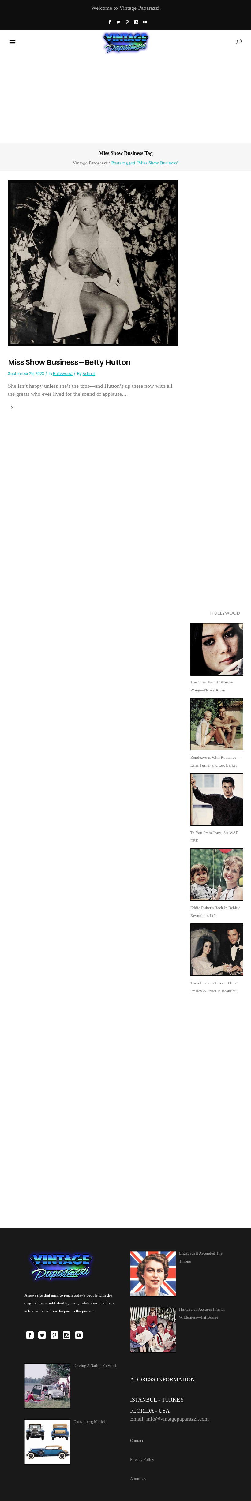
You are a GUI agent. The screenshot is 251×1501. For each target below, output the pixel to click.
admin (89, 373)
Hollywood (63, 373)
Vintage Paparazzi (90, 162)
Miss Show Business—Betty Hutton (69, 362)
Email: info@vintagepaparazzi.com (169, 1419)
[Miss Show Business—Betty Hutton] (93, 262)
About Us (138, 1478)
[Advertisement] (125, 97)
